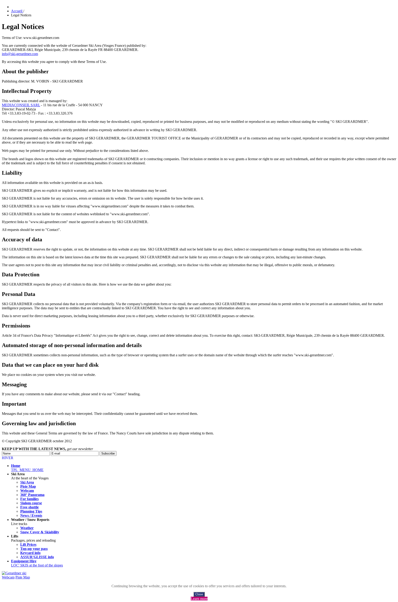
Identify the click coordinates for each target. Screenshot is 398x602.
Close (199, 594)
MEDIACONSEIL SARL (21, 105)
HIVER (7, 458)
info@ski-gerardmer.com (20, 54)
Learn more (199, 599)
